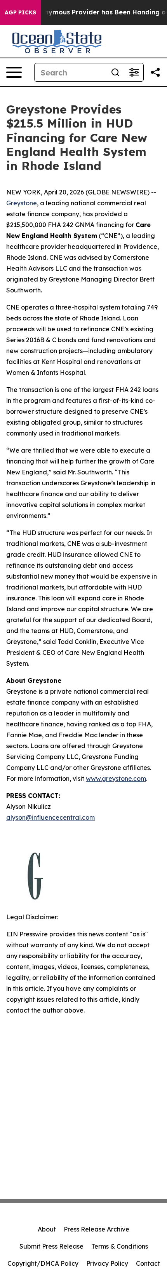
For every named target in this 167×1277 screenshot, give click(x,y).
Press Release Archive (96, 1229)
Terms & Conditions (119, 1246)
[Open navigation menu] (14, 72)
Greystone (21, 203)
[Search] (115, 72)
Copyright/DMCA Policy (42, 1263)
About (47, 1229)
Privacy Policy (107, 1263)
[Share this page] (155, 72)
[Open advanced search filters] (134, 72)
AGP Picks (20, 12)
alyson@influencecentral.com (50, 817)
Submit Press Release (51, 1246)
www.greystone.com (116, 778)
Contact (148, 1263)
